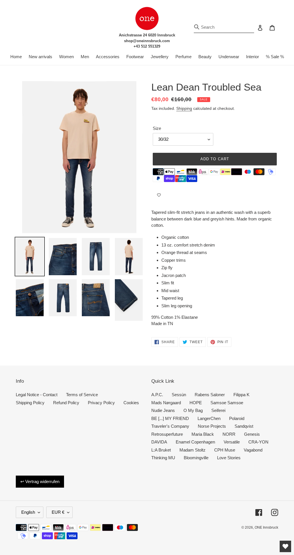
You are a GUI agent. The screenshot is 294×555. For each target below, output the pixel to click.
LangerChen (209, 418)
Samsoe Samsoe (226, 402)
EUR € (58, 512)
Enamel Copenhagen (195, 441)
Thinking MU (163, 457)
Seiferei (218, 410)
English (28, 512)
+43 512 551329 (147, 46)
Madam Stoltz (192, 449)
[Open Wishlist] (285, 546)
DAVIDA (159, 441)
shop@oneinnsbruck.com (147, 41)
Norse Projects (212, 426)
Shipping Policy (30, 402)
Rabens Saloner (210, 394)
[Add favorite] (159, 195)
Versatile (232, 441)
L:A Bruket (161, 449)
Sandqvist (244, 426)
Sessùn (179, 394)
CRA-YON (258, 441)
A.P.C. (157, 394)
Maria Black (203, 434)
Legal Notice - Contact (36, 394)
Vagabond (253, 449)
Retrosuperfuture (167, 434)
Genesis (252, 434)
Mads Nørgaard (166, 402)
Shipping (184, 108)
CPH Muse (224, 449)
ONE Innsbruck (266, 527)
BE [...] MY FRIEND (170, 418)
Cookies (131, 402)
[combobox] (224, 27)
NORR (229, 434)
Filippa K (241, 394)
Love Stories (229, 457)
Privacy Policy (101, 402)
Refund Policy (66, 402)
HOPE (195, 402)
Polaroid (236, 418)
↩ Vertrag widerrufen (39, 481)
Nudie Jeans (163, 410)
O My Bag (193, 410)
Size (157, 128)
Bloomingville (196, 457)
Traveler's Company (170, 426)
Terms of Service (82, 394)
